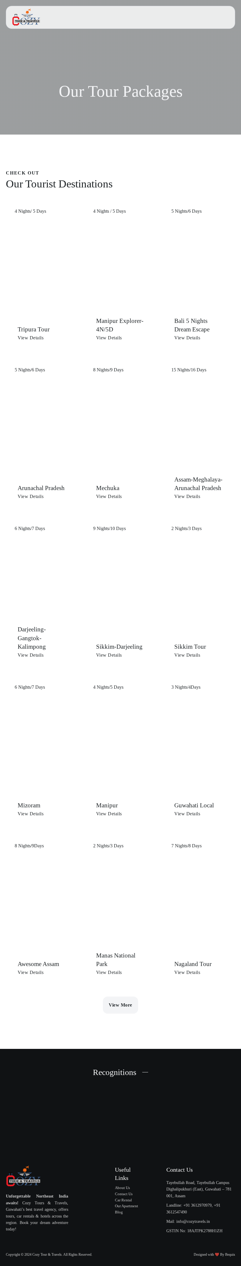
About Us (122, 1187)
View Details (30, 337)
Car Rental (123, 1200)
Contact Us (124, 1194)
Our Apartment (126, 1206)
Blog (119, 1212)
